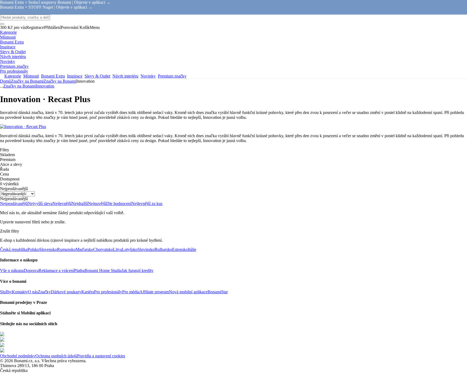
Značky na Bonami (60, 81)
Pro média (130, 292)
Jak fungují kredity (138, 270)
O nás (33, 292)
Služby (6, 292)
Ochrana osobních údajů (56, 356)
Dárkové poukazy (66, 292)
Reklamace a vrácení (56, 270)
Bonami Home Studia (103, 270)
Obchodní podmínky (17, 356)
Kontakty (20, 292)
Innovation (45, 86)
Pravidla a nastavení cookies (101, 356)
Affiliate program (154, 292)
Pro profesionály (108, 292)
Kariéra (87, 292)
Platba (79, 270)
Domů (5, 81)
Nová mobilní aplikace (188, 292)
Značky (44, 292)
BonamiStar (218, 292)
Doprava (31, 270)
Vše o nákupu (12, 270)
